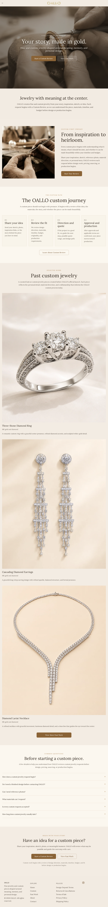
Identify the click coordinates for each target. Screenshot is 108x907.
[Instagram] (83, 882)
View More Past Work (54, 735)
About (32, 898)
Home (32, 887)
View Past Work (67, 58)
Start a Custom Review (43, 58)
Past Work (34, 894)
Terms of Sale (61, 894)
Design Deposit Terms (64, 887)
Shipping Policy (62, 901)
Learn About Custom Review (54, 252)
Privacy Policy (61, 898)
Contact (33, 901)
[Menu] (2, 3)
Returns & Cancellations (65, 891)
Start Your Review (71, 174)
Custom (33, 891)
